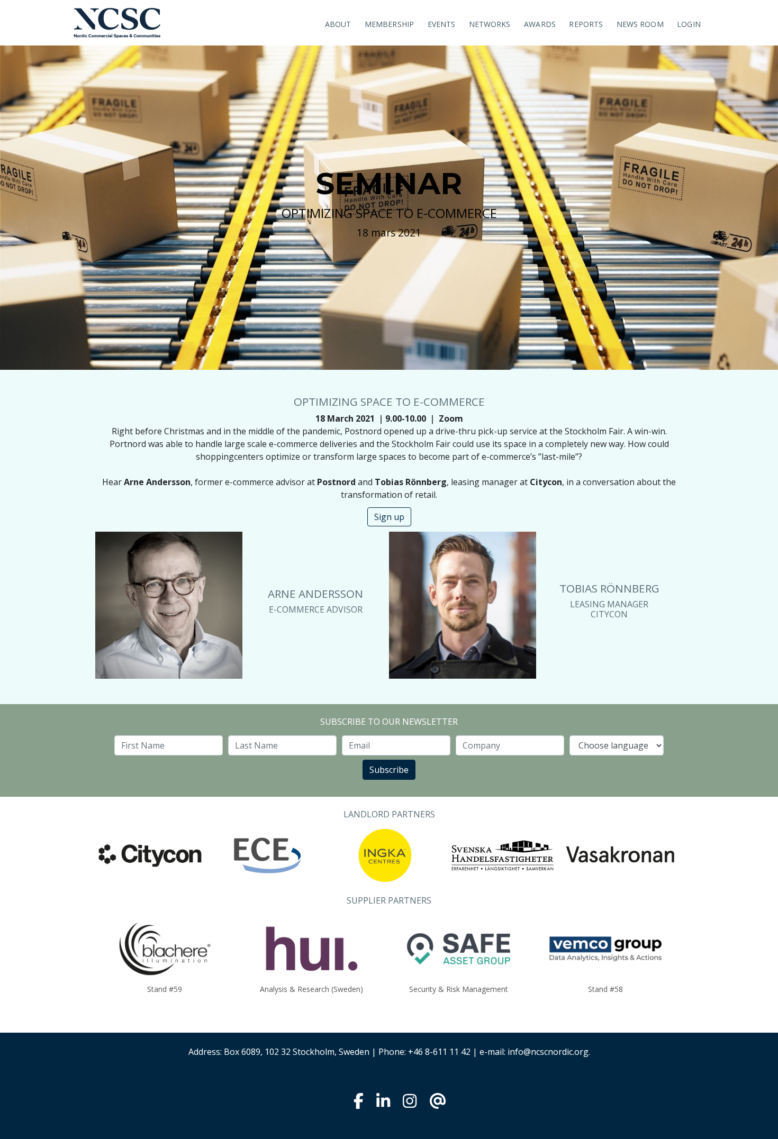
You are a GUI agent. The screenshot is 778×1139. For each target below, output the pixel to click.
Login (689, 24)
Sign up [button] (389, 517)
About (338, 24)
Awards (540, 24)
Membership (389, 24)
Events (442, 24)
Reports (586, 24)
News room (640, 24)
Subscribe (389, 770)
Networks (490, 24)
